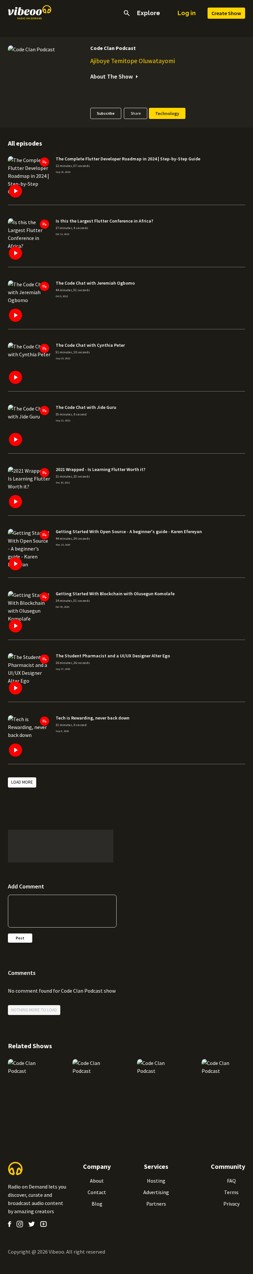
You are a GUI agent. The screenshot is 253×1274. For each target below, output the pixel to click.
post (20, 937)
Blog (97, 1203)
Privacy (231, 1203)
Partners (156, 1203)
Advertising (156, 1192)
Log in (187, 13)
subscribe (106, 113)
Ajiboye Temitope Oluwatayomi (132, 61)
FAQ (231, 1180)
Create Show (226, 13)
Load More (22, 782)
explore (148, 13)
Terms (231, 1192)
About (97, 1180)
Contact (97, 1192)
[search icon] (126, 13)
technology (167, 113)
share (136, 113)
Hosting (156, 1180)
